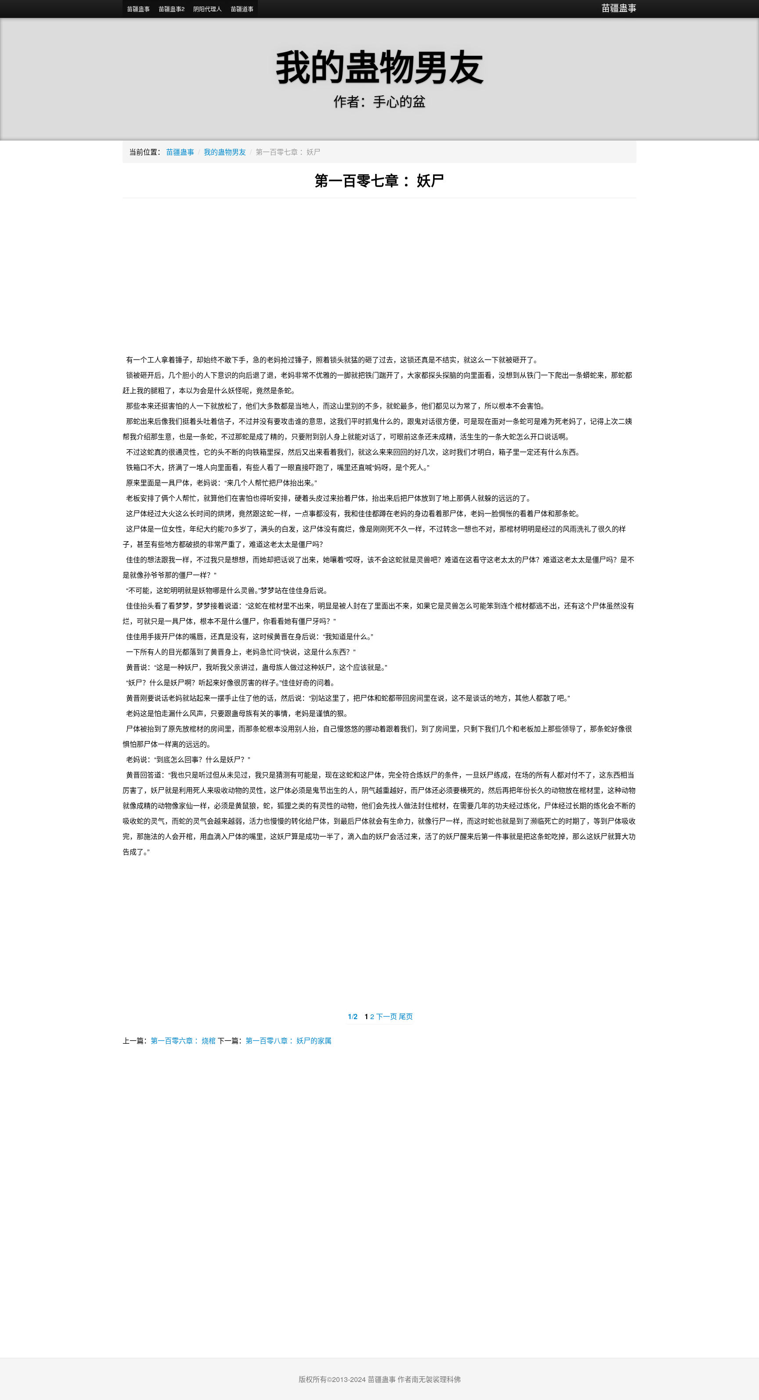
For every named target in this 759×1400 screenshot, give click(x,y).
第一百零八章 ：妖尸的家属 (289, 1040)
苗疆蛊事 (618, 7)
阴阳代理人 (207, 8)
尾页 (406, 1016)
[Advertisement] (379, 281)
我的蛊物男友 (225, 152)
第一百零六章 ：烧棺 (183, 1040)
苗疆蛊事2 (171, 8)
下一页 (386, 1016)
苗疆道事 (242, 8)
